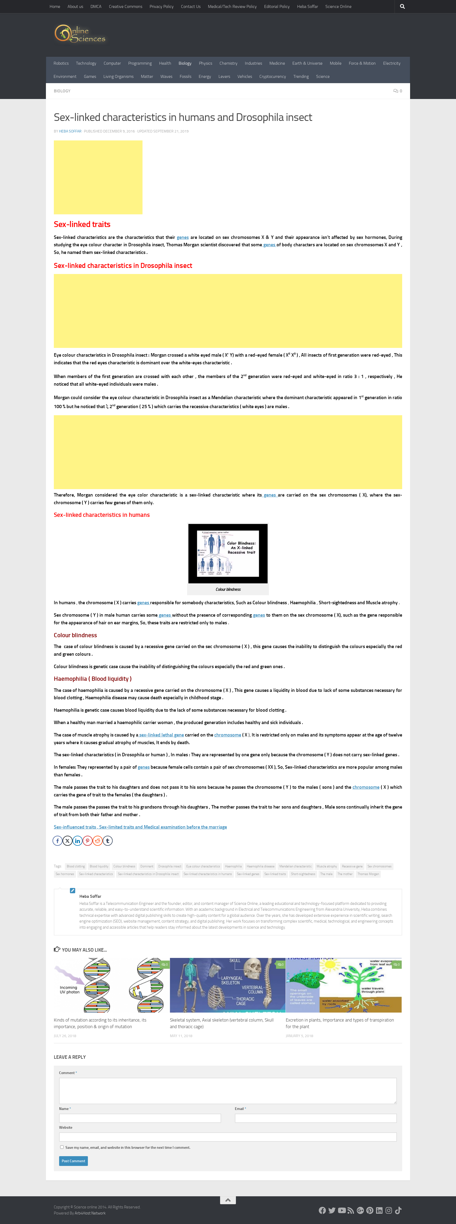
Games (90, 76)
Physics (205, 63)
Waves (166, 76)
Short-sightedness (303, 874)
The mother (345, 874)
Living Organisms (118, 76)
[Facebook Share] (58, 841)
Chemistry (229, 63)
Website (65, 1127)
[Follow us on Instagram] (389, 1210)
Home (55, 6)
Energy (205, 76)
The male (326, 874)
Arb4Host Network (90, 1213)
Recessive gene (352, 866)
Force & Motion (362, 63)
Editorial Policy (277, 6)
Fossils (185, 76)
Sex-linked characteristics (96, 874)
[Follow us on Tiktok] (398, 1210)
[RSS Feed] (351, 1210)
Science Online (338, 6)
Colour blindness (124, 866)
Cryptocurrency (272, 76)
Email (240, 1109)
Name (65, 1109)
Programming (140, 63)
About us (75, 6)
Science (323, 76)
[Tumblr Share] (108, 841)
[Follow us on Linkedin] (379, 1210)
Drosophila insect (169, 866)
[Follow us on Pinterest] (370, 1210)
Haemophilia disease (260, 866)
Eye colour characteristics (203, 866)
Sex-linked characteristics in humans (208, 874)
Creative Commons (125, 6)
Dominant (146, 866)
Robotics (61, 63)
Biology (185, 63)
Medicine (277, 63)
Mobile (335, 63)
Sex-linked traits (275, 874)
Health (165, 63)
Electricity (392, 63)
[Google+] (360, 1210)
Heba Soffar (307, 6)
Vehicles (245, 76)
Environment (65, 76)
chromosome (227, 735)
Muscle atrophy (327, 866)
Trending (301, 76)
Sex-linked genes (248, 874)
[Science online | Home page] (82, 35)
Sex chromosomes (380, 866)
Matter (147, 76)
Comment (68, 1073)
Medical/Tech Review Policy (232, 6)
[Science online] (322, 1210)
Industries (253, 63)
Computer (112, 63)
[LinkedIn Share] (78, 841)
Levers (224, 76)
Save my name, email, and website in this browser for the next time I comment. (127, 1147)
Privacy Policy (162, 6)
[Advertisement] (98, 177)
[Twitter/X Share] (68, 841)
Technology (86, 63)
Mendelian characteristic (295, 866)
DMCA (96, 6)
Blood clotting (76, 866)
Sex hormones (65, 874)
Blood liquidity (99, 866)
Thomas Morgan (368, 874)
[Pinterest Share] (88, 841)
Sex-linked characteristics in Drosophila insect (148, 874)
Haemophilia (233, 866)
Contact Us (191, 6)
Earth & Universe (307, 63)
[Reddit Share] (98, 841)
